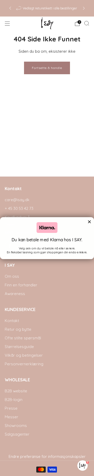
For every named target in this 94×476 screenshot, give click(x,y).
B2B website (16, 390)
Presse (11, 408)
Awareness (15, 293)
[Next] (84, 8)
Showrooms (16, 425)
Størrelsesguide (19, 346)
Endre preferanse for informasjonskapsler (47, 456)
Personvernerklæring (24, 363)
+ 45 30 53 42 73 (19, 208)
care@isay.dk (17, 199)
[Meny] (7, 23)
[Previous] (10, 8)
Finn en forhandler (21, 284)
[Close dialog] (89, 221)
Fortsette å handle (47, 68)
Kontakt (12, 320)
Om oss (12, 276)
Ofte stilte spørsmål (23, 337)
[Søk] (86, 23)
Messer (11, 416)
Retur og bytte (18, 329)
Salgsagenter (17, 434)
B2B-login (13, 399)
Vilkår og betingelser (24, 355)
